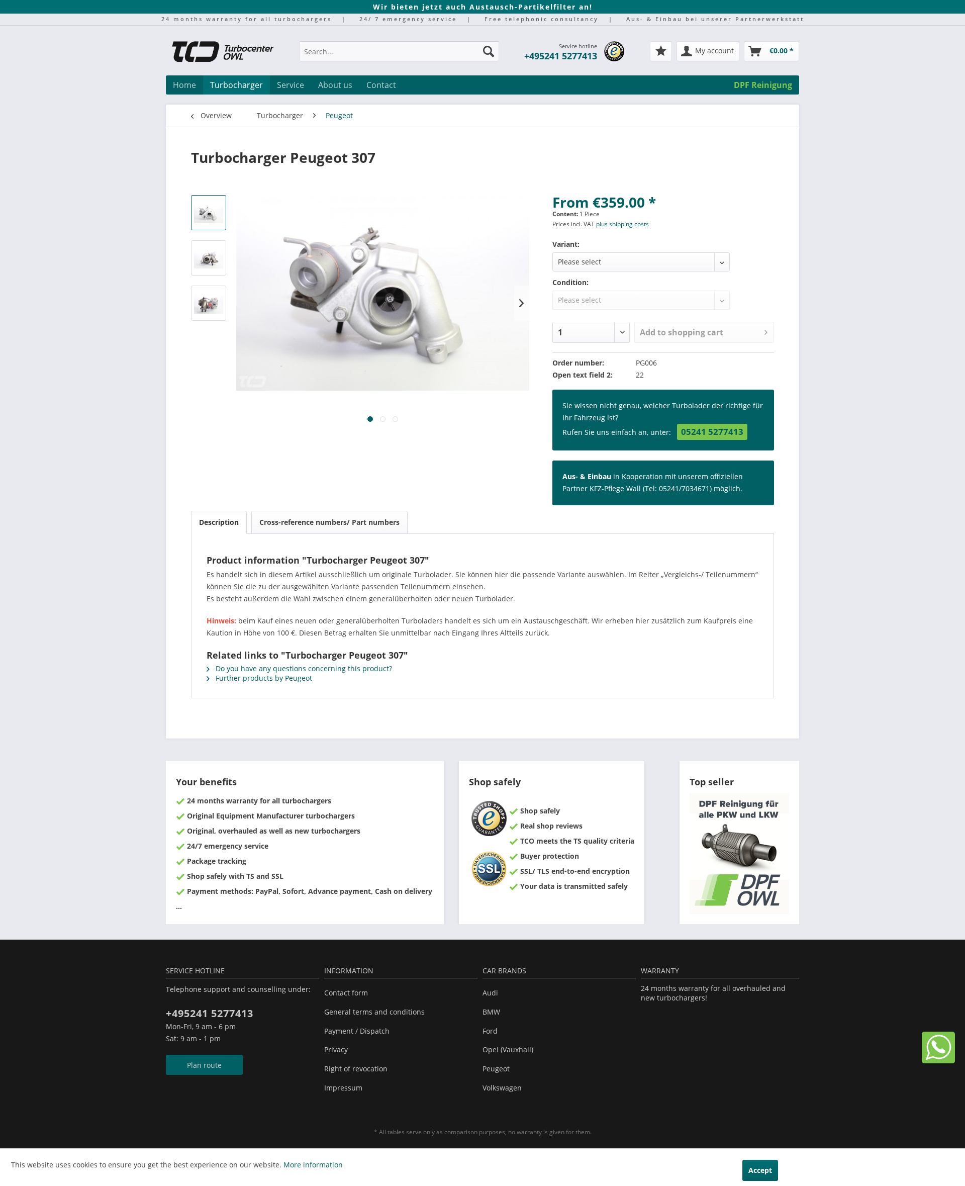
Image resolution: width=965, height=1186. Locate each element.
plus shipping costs (622, 224)
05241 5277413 (712, 431)
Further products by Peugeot (263, 678)
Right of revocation (356, 1068)
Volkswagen (502, 1087)
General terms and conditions (374, 1012)
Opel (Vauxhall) (507, 1049)
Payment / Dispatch (357, 1031)
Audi (490, 992)
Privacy (336, 1049)
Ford (490, 1031)
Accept (760, 1170)
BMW (491, 1012)
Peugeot (496, 1068)
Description (219, 522)
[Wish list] (661, 51)
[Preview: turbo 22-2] (208, 258)
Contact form (346, 992)
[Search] (488, 51)
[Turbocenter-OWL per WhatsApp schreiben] (938, 1060)
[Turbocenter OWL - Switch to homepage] (228, 52)
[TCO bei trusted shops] (614, 51)
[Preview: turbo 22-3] (208, 303)
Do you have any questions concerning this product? (303, 668)
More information (313, 1164)
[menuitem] (399, 56)
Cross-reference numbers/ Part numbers (329, 522)
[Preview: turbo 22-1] (208, 212)
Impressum (343, 1087)
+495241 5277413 (560, 56)
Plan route (204, 1065)
